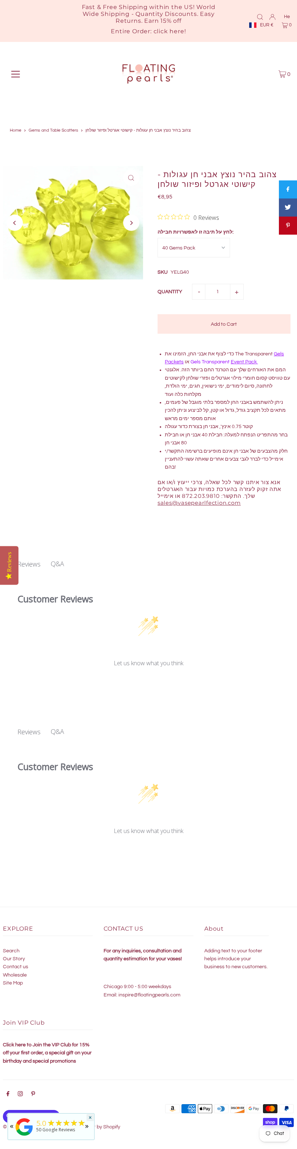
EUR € (266, 24)
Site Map (13, 983)
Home (15, 130)
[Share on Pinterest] (288, 226)
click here (169, 31)
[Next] (131, 223)
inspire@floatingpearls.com (149, 995)
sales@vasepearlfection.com (199, 502)
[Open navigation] (16, 74)
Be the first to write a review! (149, 682)
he (287, 16)
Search (11, 950)
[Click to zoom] (131, 178)
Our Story (14, 958)
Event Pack (244, 361)
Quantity (170, 291)
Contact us (15, 966)
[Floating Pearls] (24, 1135)
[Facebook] (8, 1095)
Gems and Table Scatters (53, 130)
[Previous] (15, 223)
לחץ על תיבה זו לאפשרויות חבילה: (196, 232)
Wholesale (15, 975)
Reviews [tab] (29, 564)
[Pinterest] (33, 1095)
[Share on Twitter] (288, 207)
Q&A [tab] (57, 563)
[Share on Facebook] (288, 189)
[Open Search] (260, 17)
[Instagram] (20, 1095)
